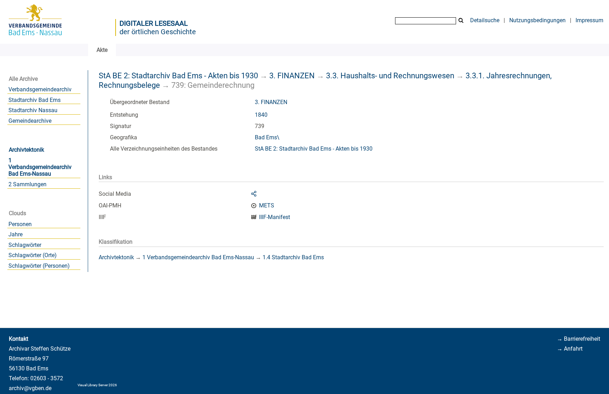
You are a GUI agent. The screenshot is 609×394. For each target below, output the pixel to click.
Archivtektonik (26, 149)
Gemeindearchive (29, 120)
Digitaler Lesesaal (153, 23)
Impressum (589, 20)
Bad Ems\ (267, 137)
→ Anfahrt (570, 348)
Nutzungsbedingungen (537, 20)
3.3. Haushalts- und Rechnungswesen (390, 75)
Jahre (15, 234)
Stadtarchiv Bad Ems (34, 100)
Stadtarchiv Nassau (32, 110)
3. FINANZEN (292, 75)
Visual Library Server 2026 (97, 385)
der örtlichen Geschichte (157, 32)
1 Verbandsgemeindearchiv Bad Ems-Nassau (40, 167)
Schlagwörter (24, 245)
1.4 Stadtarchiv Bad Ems (293, 257)
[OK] (461, 20)
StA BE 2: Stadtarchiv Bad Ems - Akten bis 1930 (178, 75)
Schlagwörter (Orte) (32, 255)
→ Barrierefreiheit (578, 338)
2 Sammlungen (27, 184)
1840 (261, 114)
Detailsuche (484, 20)
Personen (20, 224)
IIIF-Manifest (274, 217)
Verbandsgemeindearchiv (40, 89)
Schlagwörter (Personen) (39, 265)
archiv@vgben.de (30, 388)
